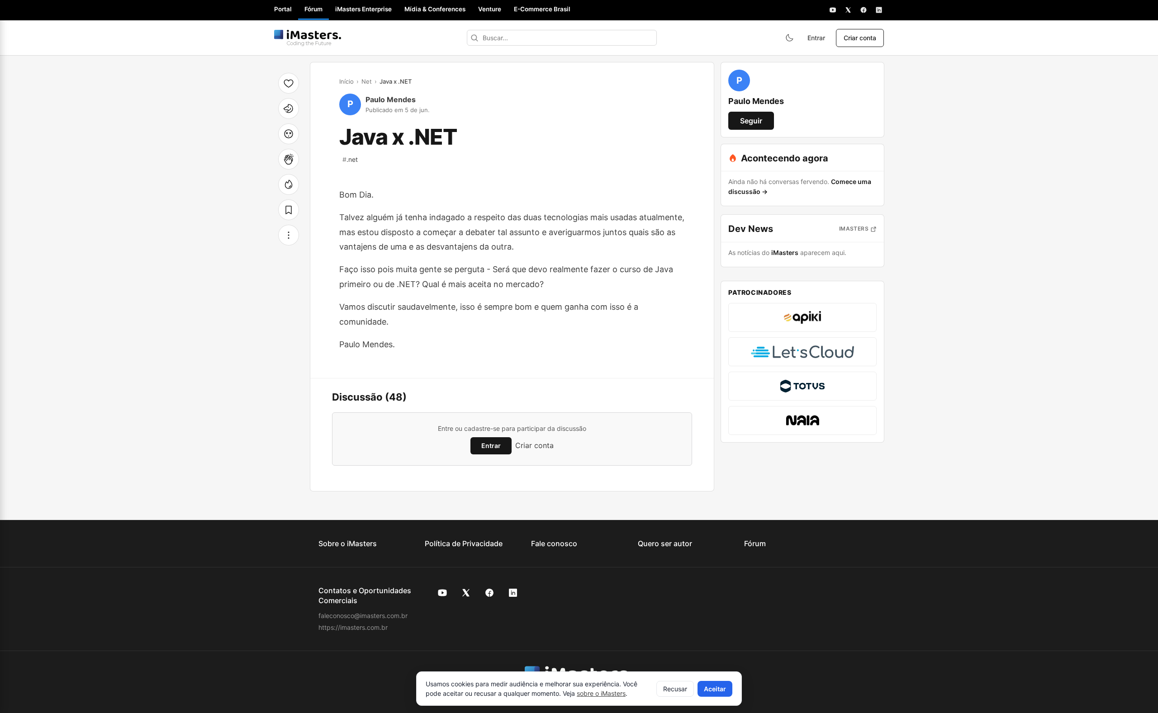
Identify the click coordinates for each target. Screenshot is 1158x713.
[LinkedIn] (879, 10)
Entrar (816, 38)
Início (346, 81)
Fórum (313, 9)
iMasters (853, 228)
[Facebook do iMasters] (489, 593)
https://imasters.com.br (353, 627)
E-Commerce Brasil (542, 9)
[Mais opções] (289, 235)
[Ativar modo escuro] (789, 38)
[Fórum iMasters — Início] (307, 38)
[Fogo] (289, 184)
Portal (283, 9)
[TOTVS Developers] (802, 386)
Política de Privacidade (464, 543)
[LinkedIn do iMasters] (513, 593)
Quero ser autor (665, 543)
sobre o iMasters (601, 693)
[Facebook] (863, 10)
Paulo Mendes (390, 99)
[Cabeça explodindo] (289, 134)
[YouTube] (833, 10)
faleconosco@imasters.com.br (363, 615)
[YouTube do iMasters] (442, 593)
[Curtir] (289, 83)
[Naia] (802, 420)
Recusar (675, 689)
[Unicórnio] (289, 108)
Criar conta (860, 38)
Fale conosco (554, 543)
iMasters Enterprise (363, 9)
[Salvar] (289, 210)
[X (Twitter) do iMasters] (466, 593)
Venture (489, 9)
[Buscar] (474, 38)
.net (350, 159)
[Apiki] (802, 317)
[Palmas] (289, 159)
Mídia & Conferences (434, 9)
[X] (848, 10)
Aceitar (715, 689)
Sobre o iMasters (347, 543)
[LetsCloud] (802, 351)
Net (366, 81)
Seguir (751, 120)
